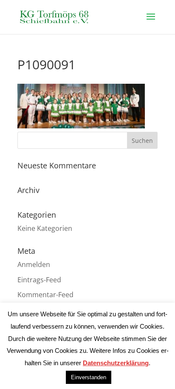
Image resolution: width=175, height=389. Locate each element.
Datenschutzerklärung (116, 362)
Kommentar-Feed (45, 294)
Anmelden (33, 264)
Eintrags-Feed (39, 279)
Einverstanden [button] (88, 377)
